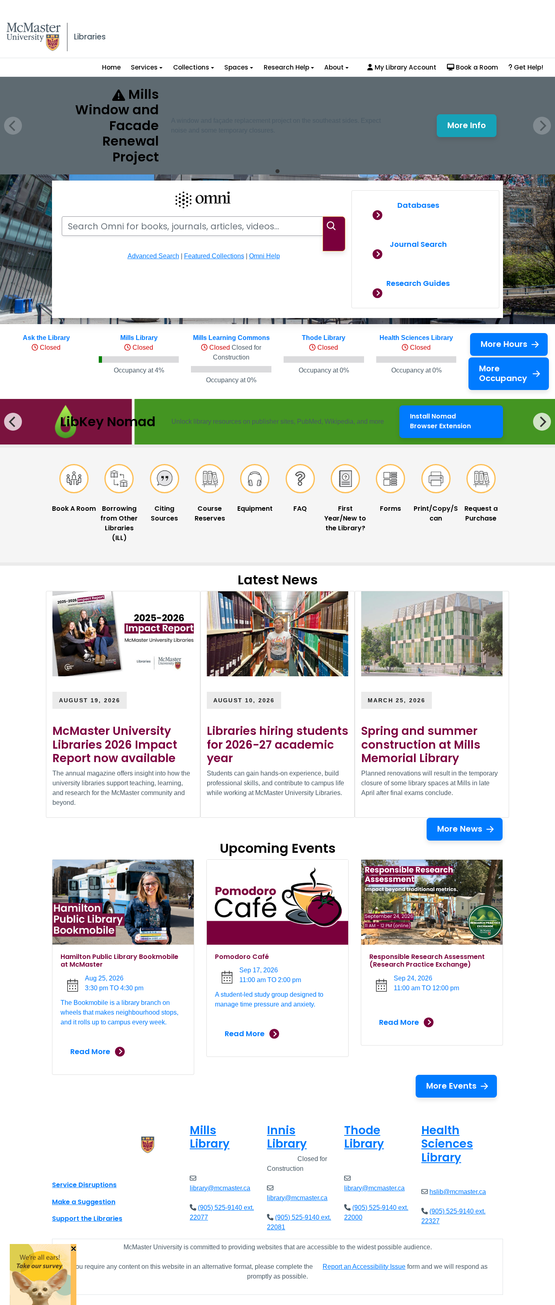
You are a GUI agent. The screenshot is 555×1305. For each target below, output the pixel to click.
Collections (191, 67)
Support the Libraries (87, 1218)
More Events (451, 1085)
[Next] (542, 422)
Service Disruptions (84, 1185)
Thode (364, 1137)
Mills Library (139, 337)
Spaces (236, 67)
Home (111, 67)
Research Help (286, 67)
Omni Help (264, 256)
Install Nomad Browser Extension (454, 421)
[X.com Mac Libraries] (68, 1166)
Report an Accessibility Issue (364, 1266)
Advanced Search (153, 256)
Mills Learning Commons (231, 337)
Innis (287, 1137)
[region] (277, 421)
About (334, 67)
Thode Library (323, 337)
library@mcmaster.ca (220, 1188)
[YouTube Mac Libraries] (89, 1166)
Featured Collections (214, 256)
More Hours (504, 344)
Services (144, 67)
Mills (210, 1137)
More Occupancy (503, 373)
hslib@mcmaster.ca (457, 1191)
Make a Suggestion (83, 1202)
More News (459, 828)
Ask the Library (46, 337)
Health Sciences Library (416, 337)
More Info (471, 128)
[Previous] (13, 422)
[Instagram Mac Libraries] (79, 1166)
